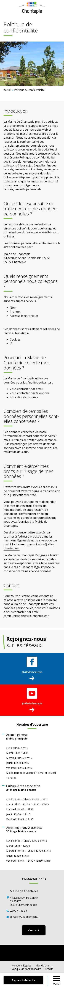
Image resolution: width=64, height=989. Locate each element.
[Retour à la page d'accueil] (32, 13)
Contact (33, 930)
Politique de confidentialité (26, 969)
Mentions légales (21, 965)
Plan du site (42, 965)
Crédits (49, 969)
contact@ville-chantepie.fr (24, 916)
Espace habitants (23, 980)
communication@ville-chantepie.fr (26, 616)
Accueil (8, 90)
